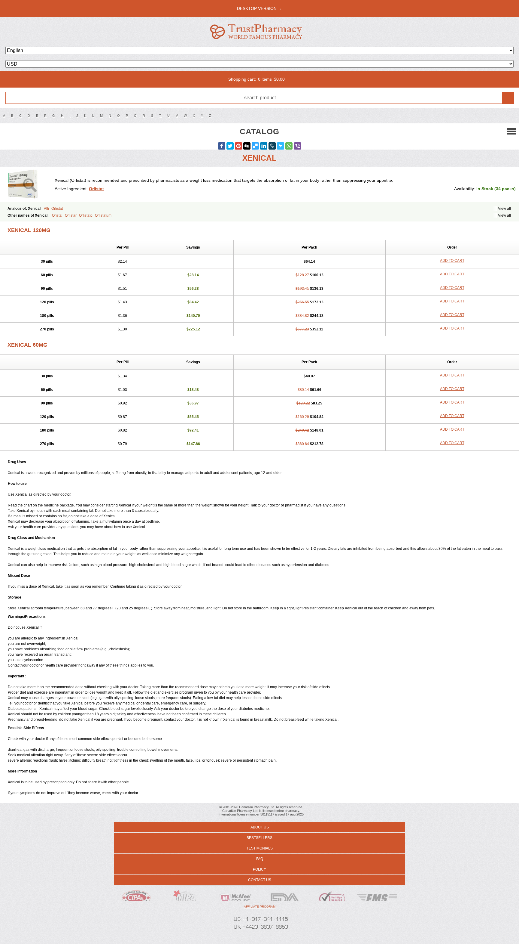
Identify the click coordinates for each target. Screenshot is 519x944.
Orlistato (86, 215)
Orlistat (96, 188)
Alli (46, 208)
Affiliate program (259, 906)
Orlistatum (103, 215)
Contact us (259, 880)
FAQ (259, 859)
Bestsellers (259, 838)
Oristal (57, 215)
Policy (259, 869)
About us (259, 827)
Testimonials (260, 848)
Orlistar (71, 215)
